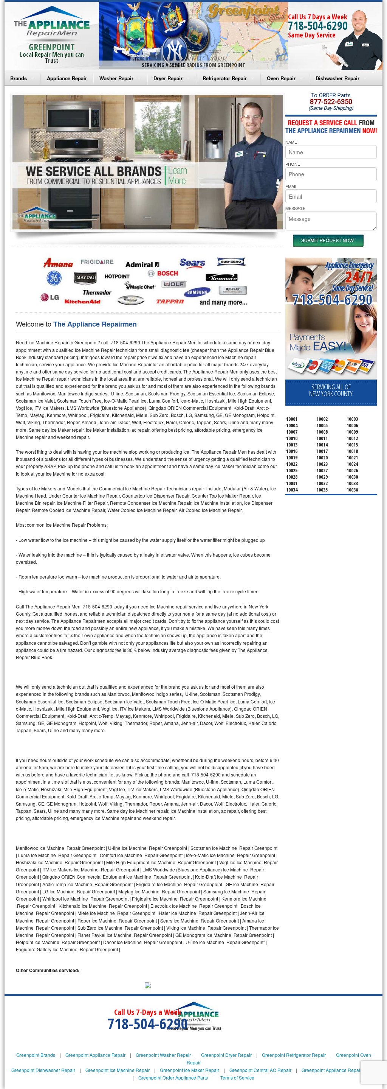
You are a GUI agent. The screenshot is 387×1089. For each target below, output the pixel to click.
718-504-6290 (318, 25)
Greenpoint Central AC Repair (260, 1070)
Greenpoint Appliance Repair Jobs (337, 1070)
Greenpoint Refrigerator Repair (294, 1055)
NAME (291, 142)
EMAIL (291, 186)
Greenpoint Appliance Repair (95, 1055)
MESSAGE (295, 208)
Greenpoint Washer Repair (163, 1055)
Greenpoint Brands (35, 1055)
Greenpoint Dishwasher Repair (43, 1070)
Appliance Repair (67, 78)
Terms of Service (237, 1077)
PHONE (292, 164)
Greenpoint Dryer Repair (226, 1055)
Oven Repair (281, 78)
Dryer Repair (168, 78)
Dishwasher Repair (337, 78)
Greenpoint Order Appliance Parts (173, 1077)
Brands (18, 78)
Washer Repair (116, 78)
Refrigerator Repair (225, 78)
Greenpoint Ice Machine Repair (117, 1070)
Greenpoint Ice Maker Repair (189, 1070)
